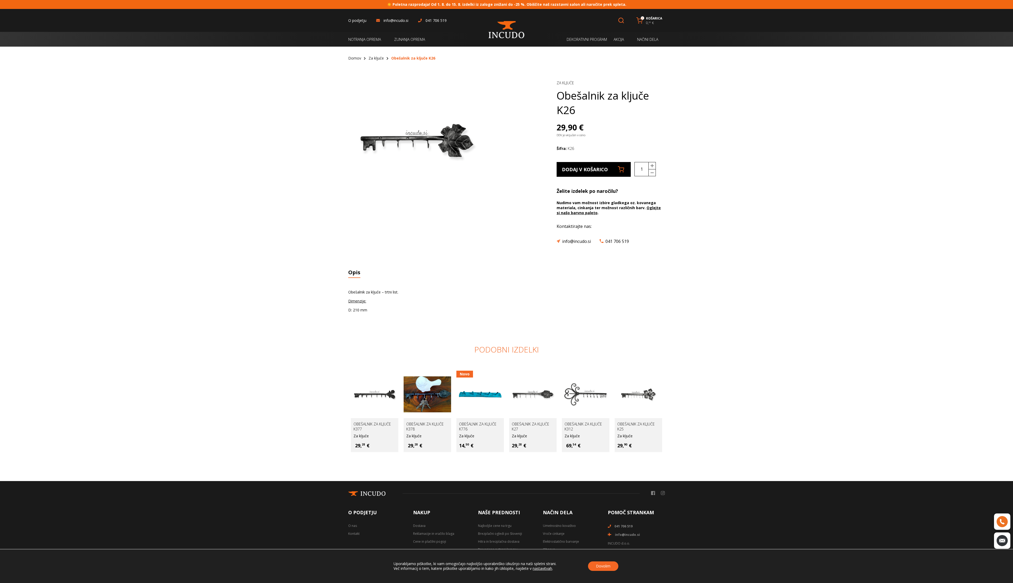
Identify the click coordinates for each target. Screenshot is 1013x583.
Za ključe (376, 58)
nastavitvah (542, 568)
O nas (352, 525)
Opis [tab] (354, 272)
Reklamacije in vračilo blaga (433, 533)
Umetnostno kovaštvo (559, 525)
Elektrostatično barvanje (561, 541)
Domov (354, 58)
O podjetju (357, 20)
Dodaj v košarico (585, 169)
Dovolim (603, 566)
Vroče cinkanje (554, 533)
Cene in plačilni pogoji (429, 541)
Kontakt (354, 533)
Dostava (419, 525)
